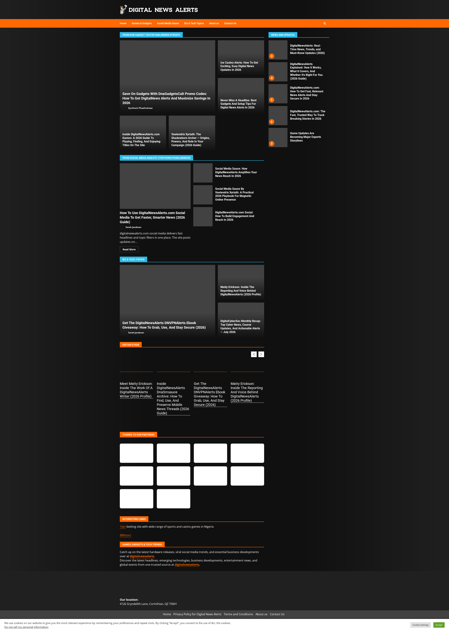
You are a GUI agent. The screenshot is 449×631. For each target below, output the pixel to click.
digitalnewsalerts (187, 565)
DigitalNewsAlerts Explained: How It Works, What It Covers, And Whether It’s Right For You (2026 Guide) (277, 50)
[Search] (325, 23)
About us (214, 23)
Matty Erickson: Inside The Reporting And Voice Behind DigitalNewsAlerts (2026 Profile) (240, 290)
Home (123, 23)
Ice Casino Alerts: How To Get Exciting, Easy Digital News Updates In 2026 (239, 66)
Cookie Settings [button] (421, 624)
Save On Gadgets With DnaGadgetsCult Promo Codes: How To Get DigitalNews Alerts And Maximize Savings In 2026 (167, 76)
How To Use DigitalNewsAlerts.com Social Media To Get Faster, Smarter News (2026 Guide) (155, 186)
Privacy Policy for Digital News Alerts (197, 614)
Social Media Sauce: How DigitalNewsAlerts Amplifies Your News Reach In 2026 (203, 173)
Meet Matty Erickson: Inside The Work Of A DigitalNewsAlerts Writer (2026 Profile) (136, 390)
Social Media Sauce (168, 23)
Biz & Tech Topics (194, 23)
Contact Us (230, 23)
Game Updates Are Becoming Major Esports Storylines (277, 115)
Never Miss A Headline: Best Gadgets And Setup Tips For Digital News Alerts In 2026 (238, 104)
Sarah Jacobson (133, 227)
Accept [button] (439, 624)
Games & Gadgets (142, 23)
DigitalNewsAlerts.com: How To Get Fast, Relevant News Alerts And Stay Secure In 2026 (277, 71)
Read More (129, 249)
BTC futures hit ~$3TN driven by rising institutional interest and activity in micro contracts (277, 137)
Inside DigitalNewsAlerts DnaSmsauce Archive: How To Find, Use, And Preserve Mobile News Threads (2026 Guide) (173, 398)
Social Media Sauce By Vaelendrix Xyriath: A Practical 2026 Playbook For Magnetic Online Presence (203, 194)
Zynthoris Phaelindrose (140, 108)
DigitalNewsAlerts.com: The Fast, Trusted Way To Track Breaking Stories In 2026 (277, 93)
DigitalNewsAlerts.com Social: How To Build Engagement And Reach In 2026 (203, 216)
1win (123, 527)
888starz (125, 535)
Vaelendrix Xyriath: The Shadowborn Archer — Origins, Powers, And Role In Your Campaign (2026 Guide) (190, 140)
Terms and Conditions (238, 614)
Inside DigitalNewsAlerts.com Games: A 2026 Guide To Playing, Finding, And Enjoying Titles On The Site (141, 140)
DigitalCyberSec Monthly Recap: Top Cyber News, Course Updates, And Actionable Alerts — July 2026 (240, 326)
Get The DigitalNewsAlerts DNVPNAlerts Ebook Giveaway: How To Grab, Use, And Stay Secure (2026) (167, 301)
